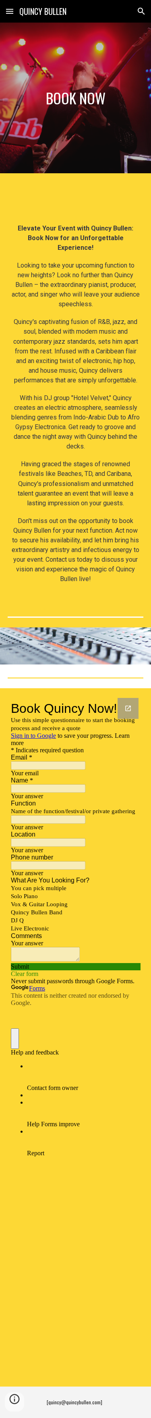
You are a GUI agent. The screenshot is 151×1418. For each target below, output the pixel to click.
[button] (9, 11)
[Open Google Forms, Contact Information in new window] (128, 708)
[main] (76, 98)
